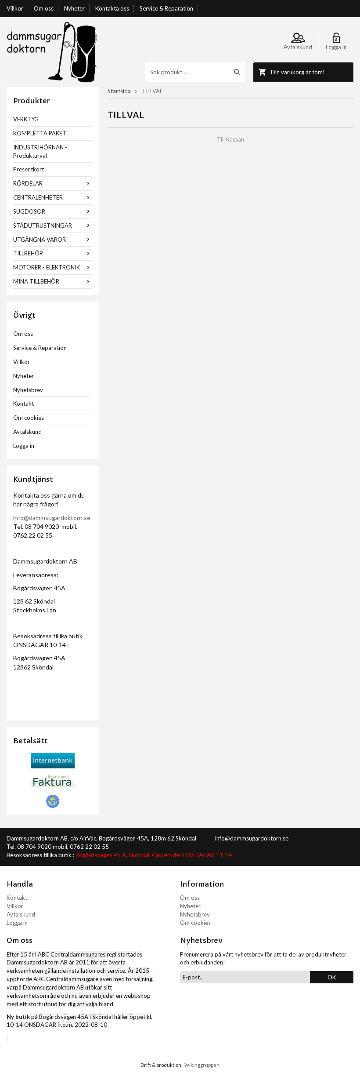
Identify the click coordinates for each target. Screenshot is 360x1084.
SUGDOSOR (29, 211)
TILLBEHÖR (28, 253)
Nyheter (74, 8)
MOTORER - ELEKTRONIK (46, 267)
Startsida (119, 91)
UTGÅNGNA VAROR (39, 239)
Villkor (15, 8)
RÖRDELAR (28, 183)
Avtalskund (27, 431)
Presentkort (28, 169)
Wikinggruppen (202, 1065)
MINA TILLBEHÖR (36, 281)
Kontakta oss (112, 8)
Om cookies (28, 417)
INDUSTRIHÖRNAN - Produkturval (40, 151)
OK (332, 977)
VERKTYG (26, 119)
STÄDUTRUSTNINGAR (42, 225)
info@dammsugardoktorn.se (51, 517)
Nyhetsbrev (28, 389)
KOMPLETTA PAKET (39, 133)
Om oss (44, 8)
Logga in (23, 445)
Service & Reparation (166, 8)
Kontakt (23, 403)
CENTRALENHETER (38, 197)
